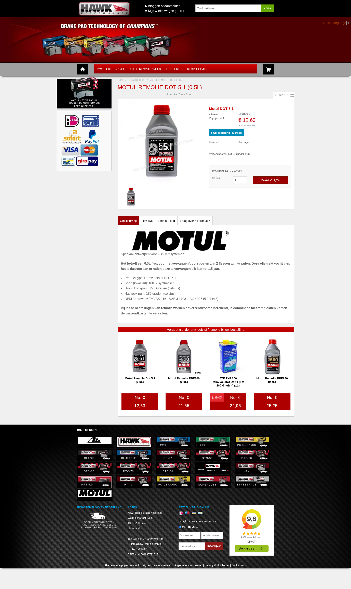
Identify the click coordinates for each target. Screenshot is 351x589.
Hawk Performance (110, 69)
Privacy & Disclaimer (217, 565)
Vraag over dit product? (195, 220)
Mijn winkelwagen (161, 11)
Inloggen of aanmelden (164, 6)
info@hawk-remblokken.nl (146, 543)
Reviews (147, 220)
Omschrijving (128, 220)
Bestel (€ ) (270, 180)
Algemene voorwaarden (188, 565)
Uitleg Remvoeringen (145, 69)
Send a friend (166, 220)
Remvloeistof (197, 69)
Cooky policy (239, 565)
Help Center (174, 69)
